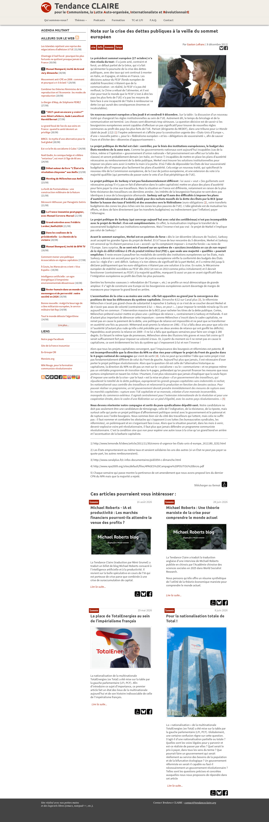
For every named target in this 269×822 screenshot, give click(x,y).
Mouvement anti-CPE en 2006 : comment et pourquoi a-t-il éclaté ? (62, 81)
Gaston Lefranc (196, 44)
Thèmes (80, 20)
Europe (119, 47)
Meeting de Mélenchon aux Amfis (64, 178)
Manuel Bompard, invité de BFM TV (65, 246)
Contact (168, 20)
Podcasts (99, 20)
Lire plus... (63, 325)
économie (109, 47)
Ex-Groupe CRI (48, 352)
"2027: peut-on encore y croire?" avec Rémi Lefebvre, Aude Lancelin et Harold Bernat (62, 115)
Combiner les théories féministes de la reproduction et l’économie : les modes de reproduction (63, 92)
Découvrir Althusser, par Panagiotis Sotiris (63, 202)
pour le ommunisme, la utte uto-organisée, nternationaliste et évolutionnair (121, 12)
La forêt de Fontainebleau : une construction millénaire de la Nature (60, 190)
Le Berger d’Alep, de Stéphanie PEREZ (61, 102)
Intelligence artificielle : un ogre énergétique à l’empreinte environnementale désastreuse (57, 280)
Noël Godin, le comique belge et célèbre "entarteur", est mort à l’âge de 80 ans (62, 157)
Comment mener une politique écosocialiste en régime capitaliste (59, 258)
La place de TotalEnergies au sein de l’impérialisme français (120, 618)
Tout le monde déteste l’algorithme (59, 316)
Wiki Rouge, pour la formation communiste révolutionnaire (57, 367)
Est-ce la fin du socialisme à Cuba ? (59, 148)
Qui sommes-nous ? (56, 20)
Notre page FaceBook (52, 339)
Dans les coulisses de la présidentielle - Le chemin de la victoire (59, 236)
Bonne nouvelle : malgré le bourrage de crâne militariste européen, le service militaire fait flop (62, 306)
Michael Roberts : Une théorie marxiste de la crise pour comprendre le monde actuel (192, 512)
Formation (118, 20)
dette (100, 47)
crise (93, 47)
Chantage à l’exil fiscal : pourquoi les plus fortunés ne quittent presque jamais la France (62, 59)
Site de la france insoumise (55, 345)
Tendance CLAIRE (86, 6)
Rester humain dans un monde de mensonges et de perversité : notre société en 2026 (62, 293)
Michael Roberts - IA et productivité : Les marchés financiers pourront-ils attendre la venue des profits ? (121, 515)
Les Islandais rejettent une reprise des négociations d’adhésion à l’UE (61, 48)
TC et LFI (137, 20)
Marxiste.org (47, 358)
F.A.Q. (153, 20)
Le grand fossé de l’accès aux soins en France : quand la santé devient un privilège (60, 129)
